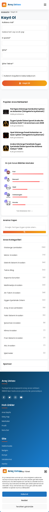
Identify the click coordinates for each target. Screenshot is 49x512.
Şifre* (4, 50)
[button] (45, 471)
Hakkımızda (7, 446)
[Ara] (24, 232)
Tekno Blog (24, 270)
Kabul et (24, 494)
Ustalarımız (7, 459)
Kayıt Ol (26, 83)
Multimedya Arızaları (24, 285)
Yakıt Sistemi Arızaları (24, 315)
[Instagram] (15, 397)
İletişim (5, 450)
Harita (4, 463)
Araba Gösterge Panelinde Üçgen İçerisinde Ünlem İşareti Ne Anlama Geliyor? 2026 (26, 146)
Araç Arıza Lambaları (24, 307)
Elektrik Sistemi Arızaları (24, 262)
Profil (4, 425)
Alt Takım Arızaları (24, 292)
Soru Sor (5, 430)
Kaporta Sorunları (24, 277)
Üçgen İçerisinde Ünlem (24, 300)
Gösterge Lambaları (24, 247)
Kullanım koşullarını (12, 76)
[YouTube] (21, 397)
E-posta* (6, 38)
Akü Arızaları (24, 345)
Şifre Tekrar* (7, 63)
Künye (4, 455)
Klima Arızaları (24, 330)
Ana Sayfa (6, 412)
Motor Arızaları (24, 255)
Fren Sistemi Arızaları (24, 338)
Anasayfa (5, 12)
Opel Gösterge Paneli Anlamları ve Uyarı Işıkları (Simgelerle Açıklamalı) (27, 133)
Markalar (6, 421)
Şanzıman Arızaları (24, 323)
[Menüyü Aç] (45, 5)
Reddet (24, 500)
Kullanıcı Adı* (8, 22)
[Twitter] (10, 397)
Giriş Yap (5, 416)
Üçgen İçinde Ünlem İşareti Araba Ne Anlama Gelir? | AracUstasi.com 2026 (27, 121)
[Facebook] (4, 397)
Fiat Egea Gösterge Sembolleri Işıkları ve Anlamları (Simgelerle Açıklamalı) (27, 110)
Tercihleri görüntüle (24, 506)
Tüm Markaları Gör (23, 211)
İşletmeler (24, 353)
